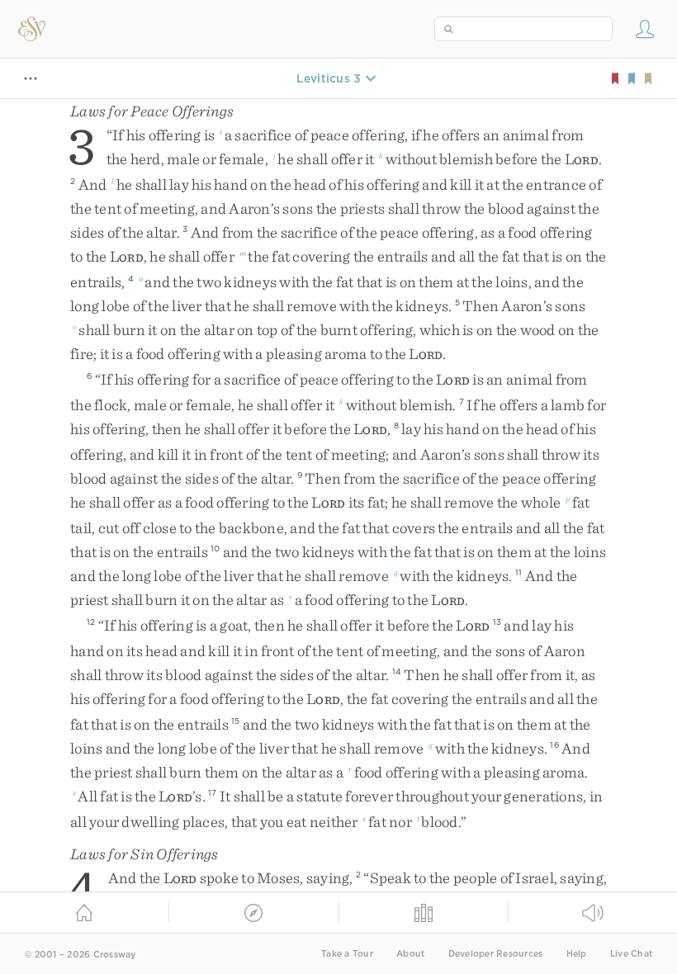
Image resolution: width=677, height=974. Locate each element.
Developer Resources (495, 953)
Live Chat (631, 953)
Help (576, 953)
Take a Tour (347, 953)
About (410, 953)
